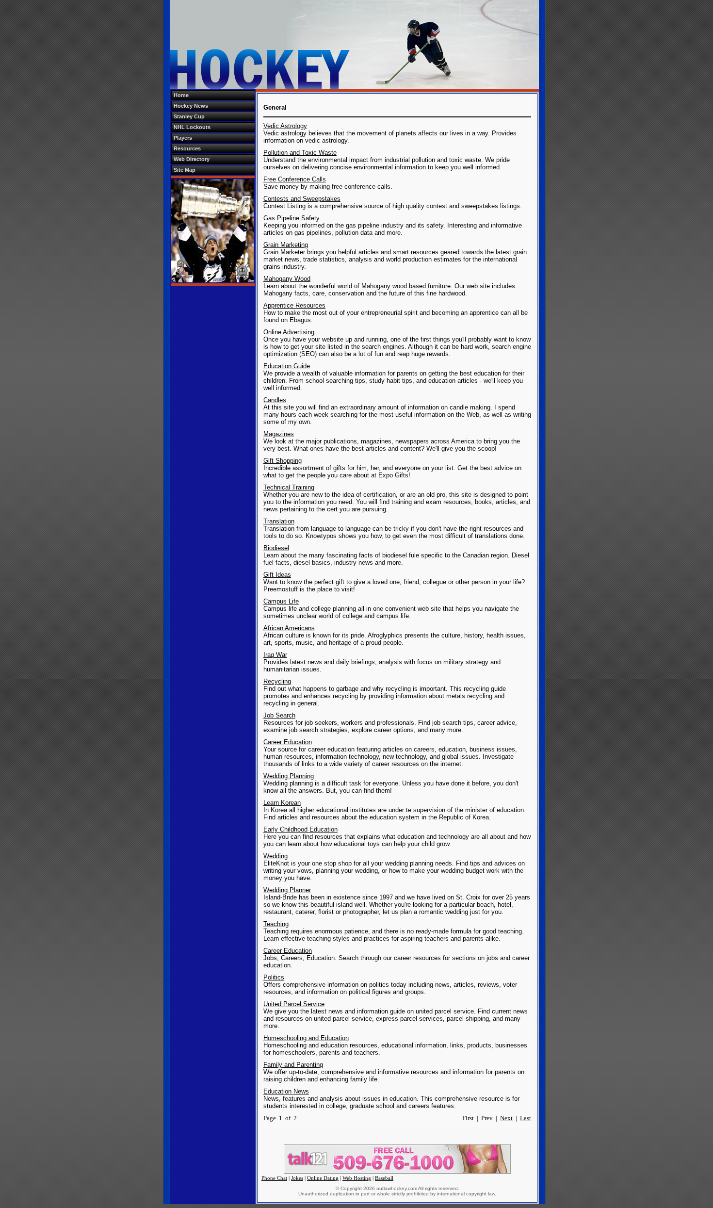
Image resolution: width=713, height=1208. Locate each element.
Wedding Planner (287, 890)
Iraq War (275, 654)
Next (506, 1118)
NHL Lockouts (192, 127)
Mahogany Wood (286, 278)
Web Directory (192, 159)
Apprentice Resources (294, 305)
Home (181, 95)
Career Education (287, 742)
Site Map (184, 170)
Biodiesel (276, 548)
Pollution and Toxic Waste (300, 152)
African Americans (289, 628)
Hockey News (191, 106)
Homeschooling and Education (306, 1038)
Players (183, 138)
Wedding (275, 856)
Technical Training (288, 487)
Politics (273, 977)
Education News (286, 1091)
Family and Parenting (293, 1064)
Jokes (297, 1178)
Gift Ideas (277, 574)
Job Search (279, 715)
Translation (278, 521)
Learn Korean (282, 802)
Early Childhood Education (300, 829)
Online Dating (323, 1178)
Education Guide (286, 366)
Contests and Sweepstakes (301, 198)
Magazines (278, 434)
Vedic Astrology (285, 126)
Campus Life (281, 601)
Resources (187, 148)
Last (525, 1118)
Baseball (384, 1178)
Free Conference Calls (294, 179)
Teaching (276, 924)
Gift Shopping (282, 460)
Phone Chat (274, 1178)
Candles (274, 400)
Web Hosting (356, 1178)
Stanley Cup (189, 116)
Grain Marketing (285, 244)
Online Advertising (288, 332)
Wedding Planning (288, 776)
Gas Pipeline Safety (291, 218)
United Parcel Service (293, 1004)
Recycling (277, 681)
